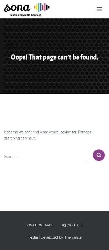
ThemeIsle (72, 237)
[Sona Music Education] (28, 9)
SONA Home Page (39, 225)
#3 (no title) (72, 225)
